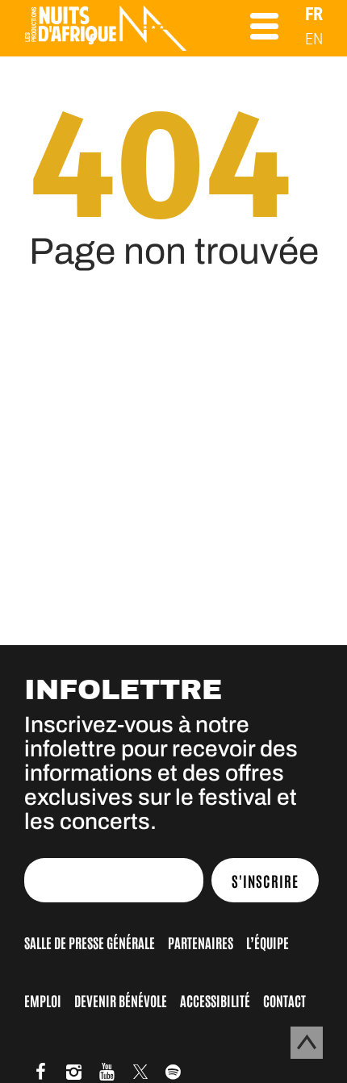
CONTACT (284, 1000)
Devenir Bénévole (120, 1000)
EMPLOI (42, 1000)
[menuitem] (314, 14)
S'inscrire (265, 880)
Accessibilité (215, 1000)
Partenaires (200, 942)
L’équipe (267, 942)
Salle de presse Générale (89, 942)
